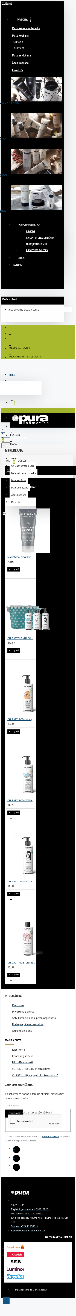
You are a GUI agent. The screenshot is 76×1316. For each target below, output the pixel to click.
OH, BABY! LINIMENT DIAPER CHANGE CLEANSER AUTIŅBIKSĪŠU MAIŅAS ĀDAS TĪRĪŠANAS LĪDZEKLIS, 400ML (21, 881)
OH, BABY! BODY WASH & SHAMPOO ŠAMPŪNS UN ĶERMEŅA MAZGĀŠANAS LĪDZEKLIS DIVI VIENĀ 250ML (21, 800)
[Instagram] (16, 1158)
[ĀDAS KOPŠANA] (36, 202)
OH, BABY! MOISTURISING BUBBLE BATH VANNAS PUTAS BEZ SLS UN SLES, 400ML (21, 962)
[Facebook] (16, 1149)
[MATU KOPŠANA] (36, 130)
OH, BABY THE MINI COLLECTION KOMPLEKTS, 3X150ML (21, 638)
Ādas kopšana (20, 63)
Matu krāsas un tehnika (26, 28)
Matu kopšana (20, 35)
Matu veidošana (21, 55)
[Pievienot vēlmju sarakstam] (10, 574)
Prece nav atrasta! (17, 438)
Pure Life (17, 70)
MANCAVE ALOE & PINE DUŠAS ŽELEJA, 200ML (21, 557)
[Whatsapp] (16, 1167)
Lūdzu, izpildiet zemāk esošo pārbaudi (30, 1112)
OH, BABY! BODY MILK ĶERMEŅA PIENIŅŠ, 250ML (21, 719)
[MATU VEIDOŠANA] (36, 166)
